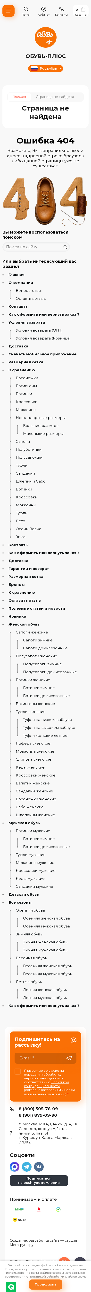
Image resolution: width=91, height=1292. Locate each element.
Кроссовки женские (36, 775)
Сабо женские (30, 807)
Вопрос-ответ (29, 290)
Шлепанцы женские (35, 815)
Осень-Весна (28, 529)
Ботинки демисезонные (46, 696)
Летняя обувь (29, 982)
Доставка (18, 346)
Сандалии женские (34, 791)
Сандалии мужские (34, 886)
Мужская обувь (24, 823)
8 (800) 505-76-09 (38, 1108)
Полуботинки (28, 449)
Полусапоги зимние (42, 664)
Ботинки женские (33, 680)
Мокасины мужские (35, 863)
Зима (20, 537)
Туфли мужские (31, 855)
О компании (20, 283)
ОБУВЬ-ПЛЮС (45, 56)
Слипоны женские (33, 759)
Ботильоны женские (35, 704)
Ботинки (24, 394)
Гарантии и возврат (28, 569)
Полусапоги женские (36, 656)
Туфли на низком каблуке (47, 720)
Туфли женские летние (45, 735)
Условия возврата (26, 322)
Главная (16, 275)
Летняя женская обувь (45, 990)
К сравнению (21, 370)
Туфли (21, 465)
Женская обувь (24, 624)
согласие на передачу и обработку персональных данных (44, 1074)
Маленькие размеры (43, 433)
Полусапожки (29, 457)
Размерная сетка (25, 362)
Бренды (16, 584)
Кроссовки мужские (36, 870)
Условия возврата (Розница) (43, 338)
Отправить (69, 1059)
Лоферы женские (33, 743)
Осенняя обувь (30, 910)
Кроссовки (26, 402)
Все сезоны (20, 902)
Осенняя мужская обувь (46, 926)
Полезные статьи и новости (36, 608)
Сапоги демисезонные (45, 648)
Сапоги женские (32, 632)
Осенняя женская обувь (46, 918)
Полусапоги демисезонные (50, 672)
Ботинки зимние (39, 688)
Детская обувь (23, 894)
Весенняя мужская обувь (47, 974)
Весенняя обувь (31, 958)
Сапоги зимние (38, 640)
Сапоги (23, 441)
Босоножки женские (36, 799)
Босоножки (27, 378)
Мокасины (26, 410)
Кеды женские (30, 767)
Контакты (18, 306)
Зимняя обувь (29, 934)
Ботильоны (26, 386)
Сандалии (25, 473)
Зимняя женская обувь (45, 942)
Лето (20, 521)
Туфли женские (31, 712)
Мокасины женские (35, 751)
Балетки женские (33, 783)
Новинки (17, 616)
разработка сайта (44, 1240)
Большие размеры (41, 426)
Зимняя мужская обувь (45, 950)
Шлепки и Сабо (31, 481)
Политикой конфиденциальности (46, 1084)
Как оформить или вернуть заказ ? (43, 314)
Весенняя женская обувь (47, 966)
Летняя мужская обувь (45, 998)
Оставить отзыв (31, 298)
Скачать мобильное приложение (42, 354)
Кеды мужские (30, 878)
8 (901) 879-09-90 (38, 1115)
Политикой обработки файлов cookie (57, 1276)
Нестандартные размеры (41, 418)
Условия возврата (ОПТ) (39, 330)
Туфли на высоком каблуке (49, 727)
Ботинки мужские (33, 831)
